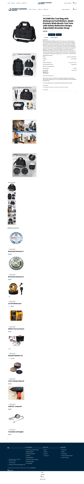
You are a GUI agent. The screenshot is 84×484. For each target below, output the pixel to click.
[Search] (62, 3)
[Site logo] (44, 3)
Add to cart (51, 34)
